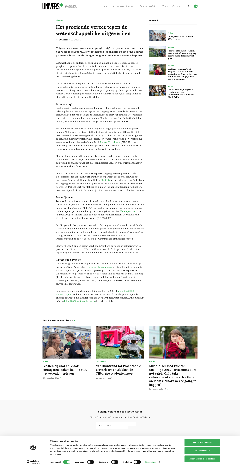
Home (105, 6)
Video (165, 6)
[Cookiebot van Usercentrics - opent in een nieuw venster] (33, 462)
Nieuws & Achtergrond (123, 6)
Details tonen (151, 462)
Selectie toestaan (202, 451)
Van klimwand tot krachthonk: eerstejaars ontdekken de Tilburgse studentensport (118, 369)
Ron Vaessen (62, 40)
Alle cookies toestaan (202, 442)
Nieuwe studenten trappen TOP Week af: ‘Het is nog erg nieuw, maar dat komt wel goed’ (182, 54)
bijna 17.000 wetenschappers (79, 301)
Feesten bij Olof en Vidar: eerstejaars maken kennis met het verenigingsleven (64, 369)
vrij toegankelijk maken (99, 266)
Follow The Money (110, 142)
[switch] (90, 462)
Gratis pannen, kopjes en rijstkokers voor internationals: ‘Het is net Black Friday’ (181, 93)
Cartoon (176, 6)
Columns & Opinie (149, 6)
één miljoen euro (129, 211)
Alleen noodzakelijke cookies (202, 459)
